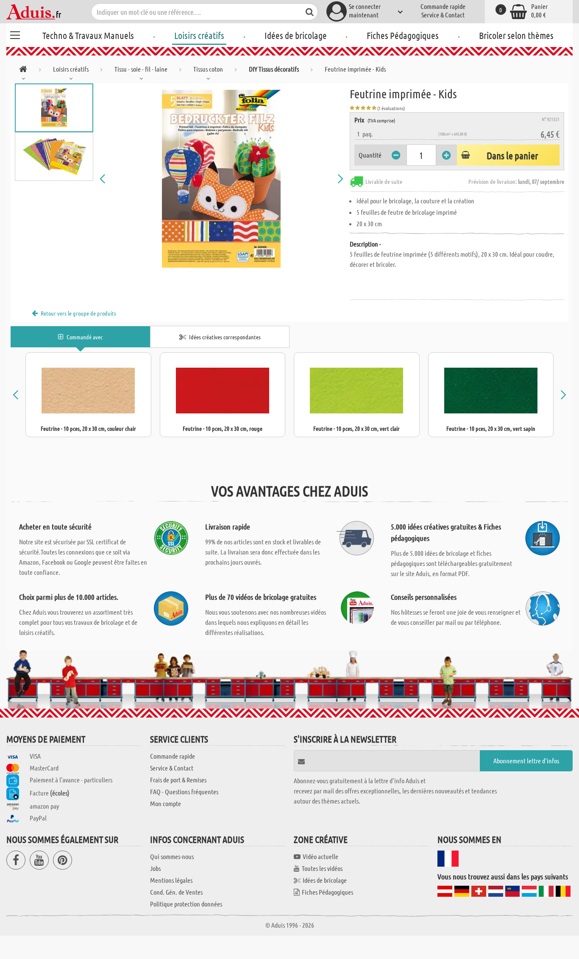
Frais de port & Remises (178, 780)
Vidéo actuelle (320, 856)
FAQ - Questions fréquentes (184, 791)
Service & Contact (443, 15)
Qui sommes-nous (172, 856)
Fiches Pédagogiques (403, 35)
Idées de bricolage (295, 35)
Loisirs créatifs (199, 35)
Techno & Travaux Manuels (88, 35)
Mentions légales (171, 880)
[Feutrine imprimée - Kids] (221, 178)
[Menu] (14, 33)
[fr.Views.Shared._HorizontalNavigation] (23, 70)
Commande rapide (442, 6)
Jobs (155, 868)
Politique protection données (186, 904)
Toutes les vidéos (322, 868)
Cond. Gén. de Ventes (176, 892)
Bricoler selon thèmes (516, 35)
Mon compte (165, 803)
